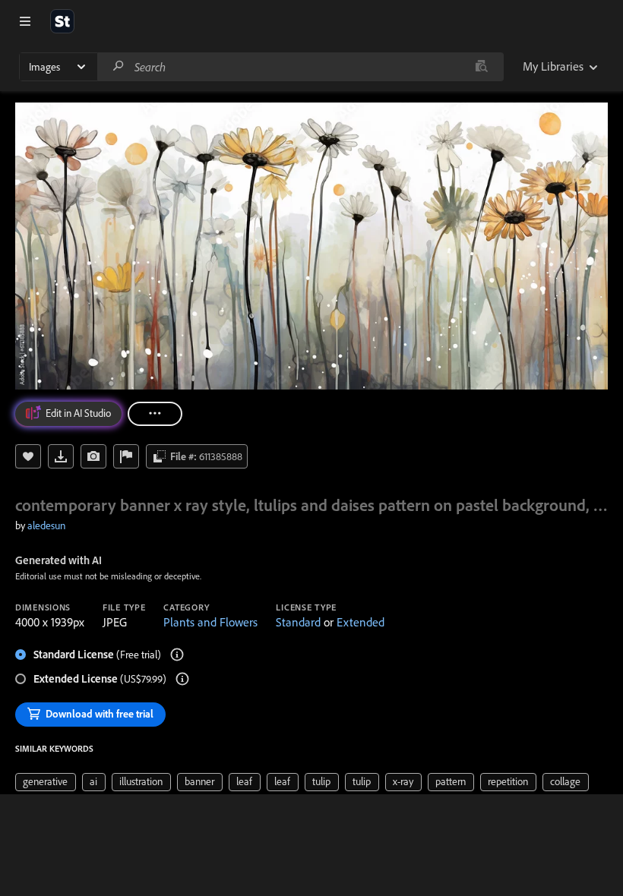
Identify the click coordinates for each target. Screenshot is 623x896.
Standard (298, 621)
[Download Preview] (61, 456)
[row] (45, 782)
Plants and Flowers (210, 621)
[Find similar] (481, 66)
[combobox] (300, 67)
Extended (360, 621)
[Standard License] (177, 654)
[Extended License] (182, 679)
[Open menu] (25, 21)
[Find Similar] (93, 456)
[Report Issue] (126, 456)
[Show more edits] (155, 414)
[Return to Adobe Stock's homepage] (62, 21)
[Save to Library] (28, 456)
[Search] (118, 66)
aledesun (46, 525)
